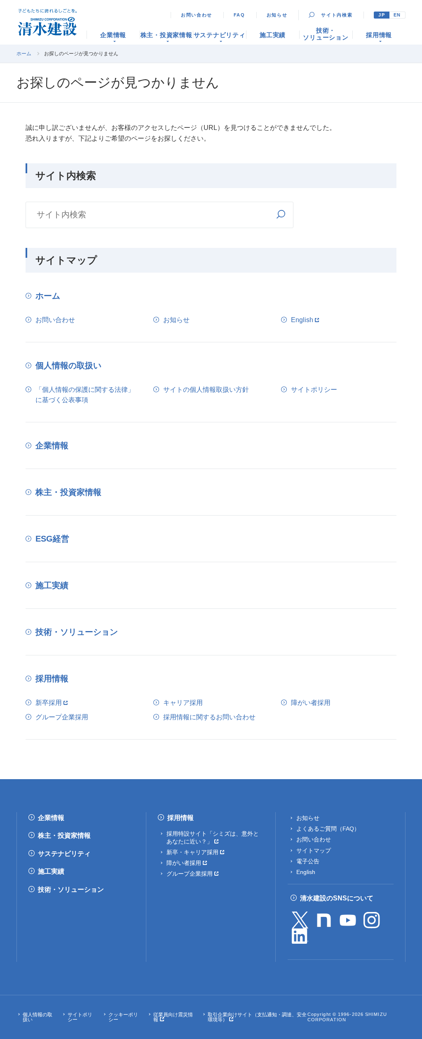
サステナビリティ (64, 853)
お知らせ (277, 14)
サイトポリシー (314, 389)
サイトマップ (313, 850)
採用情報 (51, 678)
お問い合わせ (196, 14)
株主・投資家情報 (68, 492)
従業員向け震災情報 (173, 1017)
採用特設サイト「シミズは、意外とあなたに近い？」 (212, 837)
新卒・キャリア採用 (192, 852)
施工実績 (51, 585)
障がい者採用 (311, 702)
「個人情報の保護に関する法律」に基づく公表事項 (84, 395)
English (302, 319)
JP (381, 14)
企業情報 (51, 445)
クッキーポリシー (123, 1017)
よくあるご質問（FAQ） (328, 828)
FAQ (239, 14)
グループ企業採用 (61, 717)
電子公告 (307, 861)
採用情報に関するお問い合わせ (209, 717)
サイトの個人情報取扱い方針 (206, 389)
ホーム (23, 54)
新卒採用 (48, 702)
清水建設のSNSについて (336, 898)
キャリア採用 (183, 702)
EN (397, 14)
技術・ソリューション (76, 631)
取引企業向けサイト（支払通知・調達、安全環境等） (257, 1017)
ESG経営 (52, 538)
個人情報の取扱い (68, 365)
